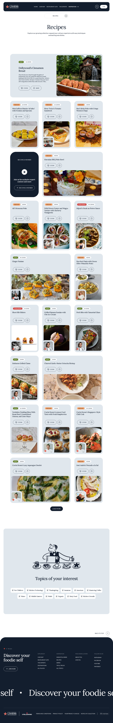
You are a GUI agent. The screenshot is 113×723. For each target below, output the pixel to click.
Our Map (42, 6)
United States (105, 713)
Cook (26, 88)
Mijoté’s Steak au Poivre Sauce (88, 208)
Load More (56, 509)
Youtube (97, 663)
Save (37, 88)
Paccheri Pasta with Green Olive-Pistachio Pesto (86, 262)
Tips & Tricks (60, 665)
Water (23, 596)
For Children (18, 590)
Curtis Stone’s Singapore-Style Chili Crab (88, 413)
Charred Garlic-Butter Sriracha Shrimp (59, 363)
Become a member (26, 188)
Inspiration (72, 6)
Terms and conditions (43, 713)
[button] (97, 6)
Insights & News (61, 657)
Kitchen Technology (36, 590)
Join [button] (103, 6)
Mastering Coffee (95, 590)
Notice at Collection (88, 713)
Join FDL (78, 660)
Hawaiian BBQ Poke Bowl (54, 160)
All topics (59, 668)
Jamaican (67, 590)
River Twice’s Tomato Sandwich (52, 110)
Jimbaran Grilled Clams (21, 363)
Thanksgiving (53, 590)
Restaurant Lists (52, 6)
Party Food (73, 596)
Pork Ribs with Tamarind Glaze (88, 312)
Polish (50, 596)
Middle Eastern (36, 596)
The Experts (63, 6)
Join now (12, 669)
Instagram (97, 657)
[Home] (12, 5)
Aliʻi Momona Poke (19, 208)
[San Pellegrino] (27, 714)
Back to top (99, 633)
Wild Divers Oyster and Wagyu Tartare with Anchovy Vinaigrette (56, 210)
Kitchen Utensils (88, 596)
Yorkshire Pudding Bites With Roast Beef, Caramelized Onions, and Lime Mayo (23, 414)
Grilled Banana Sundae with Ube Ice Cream (55, 313)
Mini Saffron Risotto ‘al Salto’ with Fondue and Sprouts (23, 110)
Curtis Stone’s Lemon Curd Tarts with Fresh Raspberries (55, 413)
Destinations (42, 665)
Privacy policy (58, 713)
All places (41, 668)
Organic (60, 596)
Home (36, 6)
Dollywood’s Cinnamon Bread (31, 69)
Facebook (97, 660)
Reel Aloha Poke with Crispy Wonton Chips (87, 110)
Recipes (55, 16)
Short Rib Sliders (18, 312)
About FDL (78, 657)
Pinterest (97, 666)
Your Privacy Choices (72, 713)
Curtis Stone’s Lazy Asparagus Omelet (27, 465)
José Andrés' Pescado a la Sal (87, 465)
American (80, 590)
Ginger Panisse (18, 261)
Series (58, 662)
